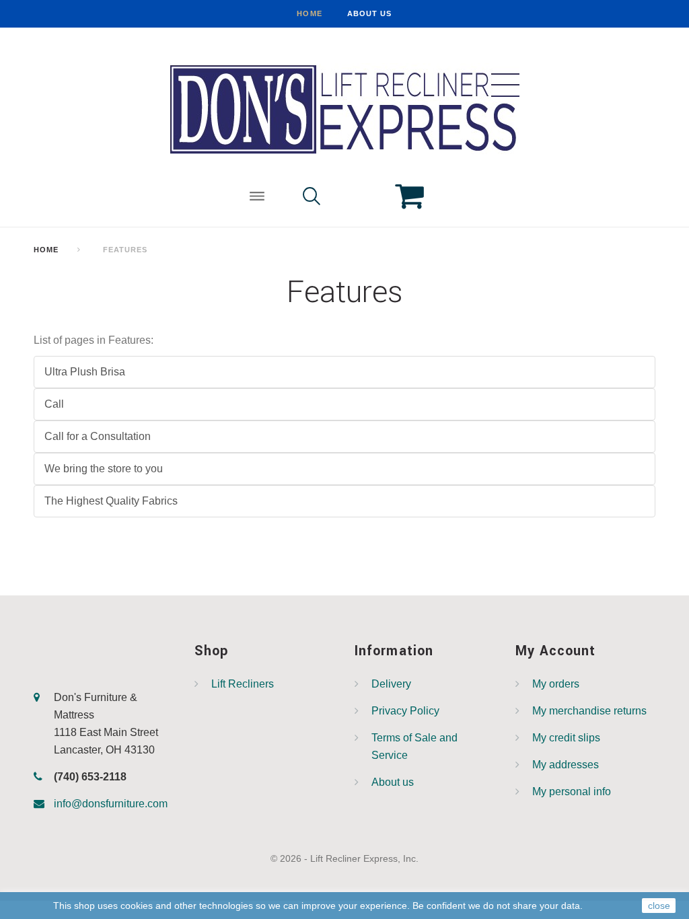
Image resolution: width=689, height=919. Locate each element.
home (309, 13)
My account (555, 651)
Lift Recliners (242, 684)
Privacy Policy (405, 710)
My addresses (565, 764)
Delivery (391, 684)
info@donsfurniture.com (111, 803)
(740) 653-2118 (90, 776)
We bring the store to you (103, 468)
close (659, 905)
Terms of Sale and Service (414, 746)
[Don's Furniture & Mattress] (344, 108)
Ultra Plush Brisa (84, 371)
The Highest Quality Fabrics (111, 501)
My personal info (571, 791)
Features (345, 292)
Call (54, 404)
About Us (369, 13)
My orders (555, 684)
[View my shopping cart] (399, 198)
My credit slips (566, 737)
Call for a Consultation (97, 436)
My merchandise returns (589, 710)
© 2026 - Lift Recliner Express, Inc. (344, 858)
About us (392, 782)
